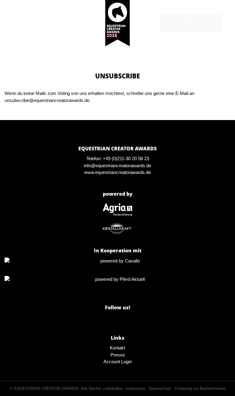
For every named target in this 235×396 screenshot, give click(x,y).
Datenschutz (160, 388)
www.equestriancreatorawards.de (117, 172)
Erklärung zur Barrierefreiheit (200, 388)
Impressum (135, 388)
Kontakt (117, 347)
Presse (117, 354)
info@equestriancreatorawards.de (117, 165)
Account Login (117, 361)
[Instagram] (117, 319)
